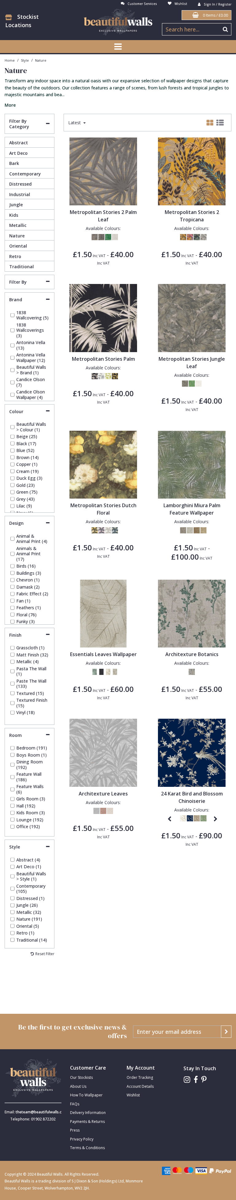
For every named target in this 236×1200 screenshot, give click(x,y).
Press (75, 1130)
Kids (13, 215)
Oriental (18, 246)
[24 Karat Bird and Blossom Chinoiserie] (192, 752)
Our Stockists (81, 1077)
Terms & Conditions (87, 1147)
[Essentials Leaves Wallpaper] (103, 613)
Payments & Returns (87, 1121)
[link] (187, 1079)
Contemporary (25, 174)
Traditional (21, 266)
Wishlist (133, 1095)
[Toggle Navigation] (118, 46)
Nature (17, 236)
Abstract (18, 143)
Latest (75, 122)
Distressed (20, 184)
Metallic (17, 225)
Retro (15, 256)
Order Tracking (140, 1077)
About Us (78, 1086)
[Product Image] (103, 171)
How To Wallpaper (86, 1095)
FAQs (74, 1104)
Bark (14, 163)
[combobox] (118, 92)
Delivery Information (88, 1112)
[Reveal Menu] (118, 46)
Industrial (19, 194)
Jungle (16, 205)
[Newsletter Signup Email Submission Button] (226, 1031)
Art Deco (18, 153)
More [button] (10, 105)
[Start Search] (225, 29)
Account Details (140, 1086)
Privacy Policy (81, 1139)
